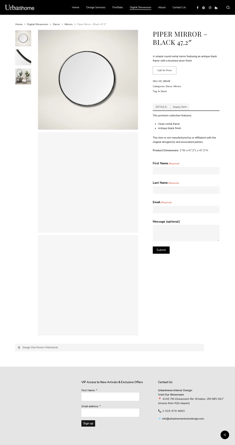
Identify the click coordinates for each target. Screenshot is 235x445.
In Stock (162, 91)
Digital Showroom (37, 24)
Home (18, 24)
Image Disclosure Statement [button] (40, 347)
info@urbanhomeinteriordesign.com (183, 419)
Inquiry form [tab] (180, 107)
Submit (161, 250)
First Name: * (89, 390)
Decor (56, 24)
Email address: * (91, 406)
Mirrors (69, 24)
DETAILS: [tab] (161, 107)
